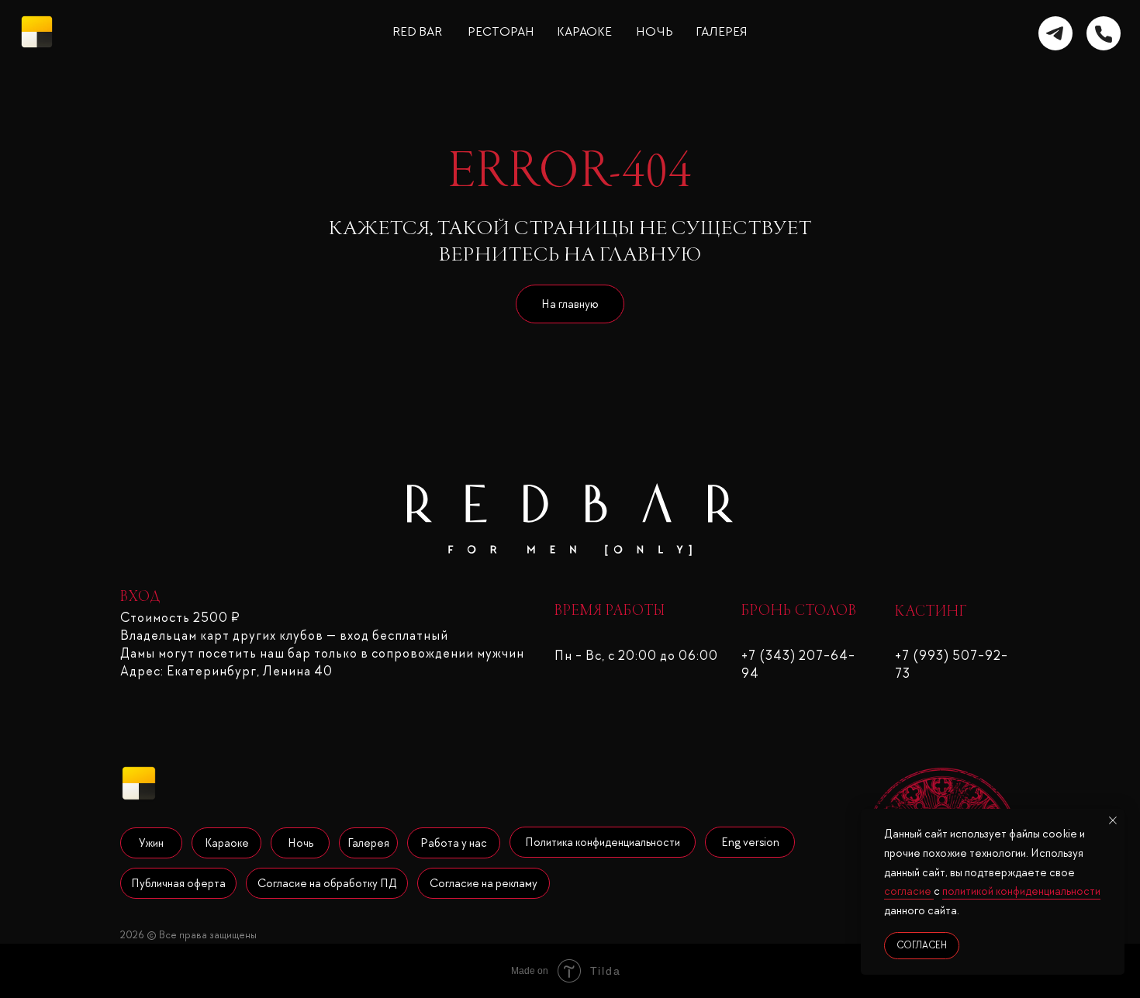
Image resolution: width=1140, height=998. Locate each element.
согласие (909, 891)
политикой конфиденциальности (1021, 891)
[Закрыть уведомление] (1113, 820)
